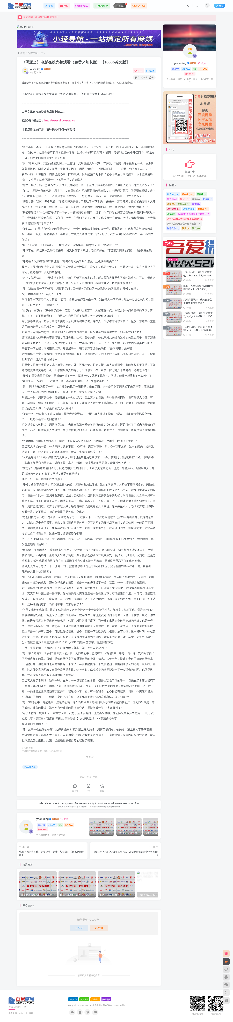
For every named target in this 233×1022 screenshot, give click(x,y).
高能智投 (173, 208)
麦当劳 (207, 199)
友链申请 (73, 999)
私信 (151, 70)
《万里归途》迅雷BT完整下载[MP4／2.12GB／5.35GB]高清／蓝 (198, 330)
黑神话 (201, 194)
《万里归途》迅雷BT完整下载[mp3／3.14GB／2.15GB (198, 314)
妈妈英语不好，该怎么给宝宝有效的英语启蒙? (197, 301)
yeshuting (35, 69)
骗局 (186, 228)
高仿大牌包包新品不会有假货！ (184, 223)
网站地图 (106, 999)
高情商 (203, 208)
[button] (163, 117)
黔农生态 (173, 194)
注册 (100, 927)
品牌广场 (33, 53)
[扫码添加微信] (226, 985)
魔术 (196, 203)
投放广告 (190, 171)
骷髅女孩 (173, 228)
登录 (80, 927)
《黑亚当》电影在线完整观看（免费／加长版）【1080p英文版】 (76, 62)
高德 (171, 213)
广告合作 (95, 999)
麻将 (196, 199)
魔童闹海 (184, 203)
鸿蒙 (171, 203)
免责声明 (84, 999)
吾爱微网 (96, 1005)
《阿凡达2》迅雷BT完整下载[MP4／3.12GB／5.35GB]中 (198, 275)
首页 (22, 53)
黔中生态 (188, 194)
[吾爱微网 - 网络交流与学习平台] (22, 1000)
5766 (42, 824)
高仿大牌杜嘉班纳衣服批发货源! (184, 218)
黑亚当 (172, 199)
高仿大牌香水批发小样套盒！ (193, 213)
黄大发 (185, 199)
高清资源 (189, 208)
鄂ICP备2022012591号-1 (114, 1005)
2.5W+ (53, 824)
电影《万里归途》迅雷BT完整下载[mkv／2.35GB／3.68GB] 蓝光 (198, 289)
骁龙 (196, 228)
